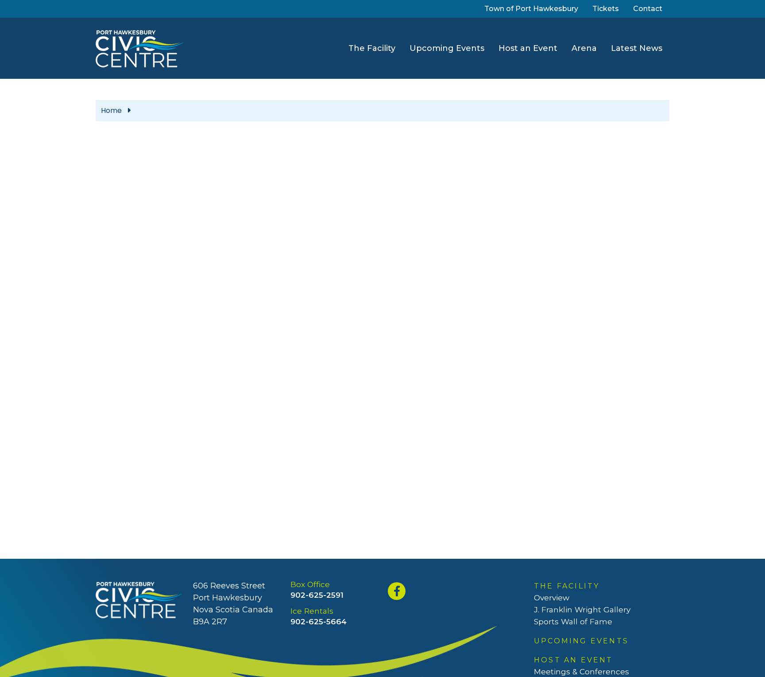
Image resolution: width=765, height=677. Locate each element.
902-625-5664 (318, 621)
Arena (584, 48)
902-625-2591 (317, 595)
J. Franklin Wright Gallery (582, 609)
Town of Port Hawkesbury (533, 8)
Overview (551, 597)
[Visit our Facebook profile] (398, 591)
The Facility (371, 48)
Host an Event (527, 48)
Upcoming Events (447, 48)
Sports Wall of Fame (573, 621)
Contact (647, 8)
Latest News (636, 48)
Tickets (607, 8)
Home (111, 110)
